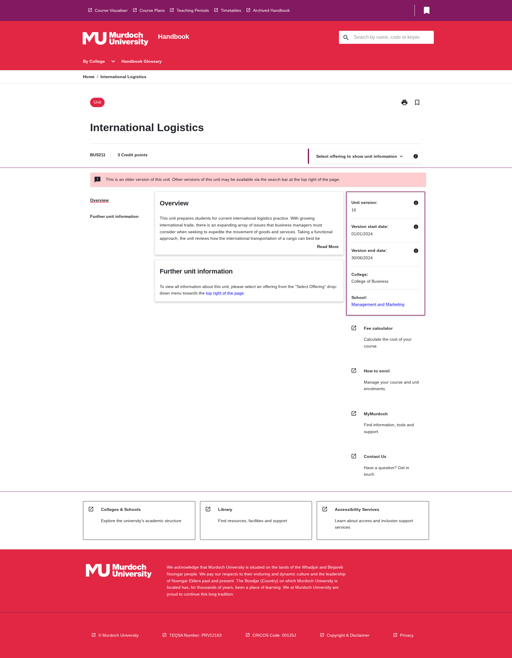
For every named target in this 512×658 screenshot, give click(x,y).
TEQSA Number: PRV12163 (195, 635)
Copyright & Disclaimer (348, 635)
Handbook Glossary (141, 61)
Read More (328, 247)
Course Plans (152, 10)
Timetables (231, 10)
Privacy (407, 635)
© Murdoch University (118, 635)
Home (89, 76)
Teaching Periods (193, 10)
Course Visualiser (111, 10)
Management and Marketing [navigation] (377, 304)
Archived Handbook (271, 10)
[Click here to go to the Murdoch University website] (115, 40)
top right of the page (225, 293)
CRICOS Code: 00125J (274, 635)
